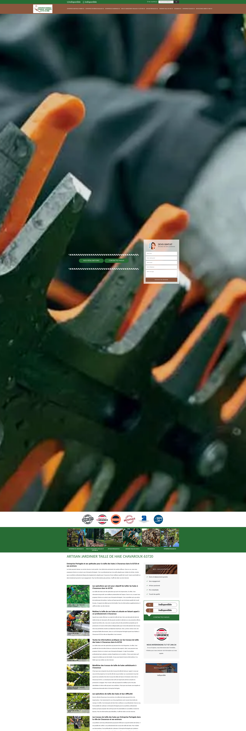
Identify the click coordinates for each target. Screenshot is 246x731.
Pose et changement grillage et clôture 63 (133, 8)
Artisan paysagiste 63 (152, 8)
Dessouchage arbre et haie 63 (204, 8)
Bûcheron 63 (177, 8)
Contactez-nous (116, 261)
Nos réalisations (91, 261)
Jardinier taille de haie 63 (166, 8)
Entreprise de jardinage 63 (112, 8)
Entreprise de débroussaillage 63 (95, 8)
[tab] (123, 292)
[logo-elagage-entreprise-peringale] (42, 9)
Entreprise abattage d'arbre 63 (75, 8)
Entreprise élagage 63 (189, 8)
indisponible (75, 2)
